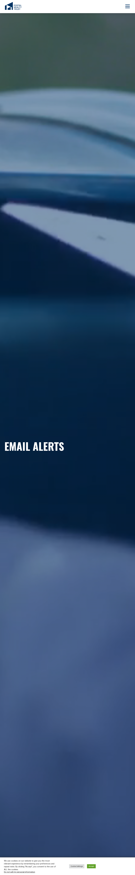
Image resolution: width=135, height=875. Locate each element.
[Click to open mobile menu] (127, 6)
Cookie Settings (77, 866)
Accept (91, 866)
